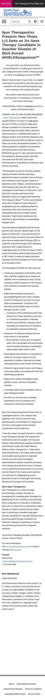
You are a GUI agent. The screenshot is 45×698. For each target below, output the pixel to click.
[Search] (29, 21)
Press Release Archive (26, 684)
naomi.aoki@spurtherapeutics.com (17, 561)
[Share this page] (41, 21)
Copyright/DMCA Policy (15, 694)
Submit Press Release (12, 689)
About (11, 684)
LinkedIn (17, 550)
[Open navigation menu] (4, 21)
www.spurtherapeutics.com (18, 546)
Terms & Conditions (33, 689)
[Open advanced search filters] (35, 21)
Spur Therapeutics (12, 117)
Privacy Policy (34, 694)
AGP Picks (6, 4)
